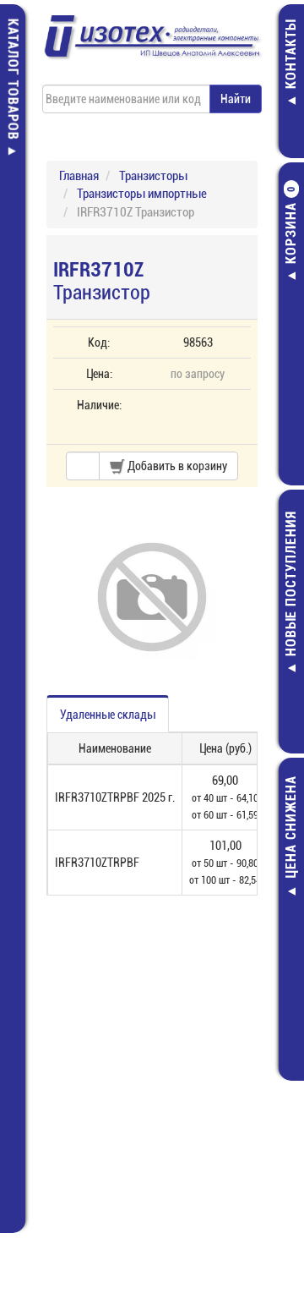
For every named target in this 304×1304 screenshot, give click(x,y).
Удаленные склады (107, 714)
